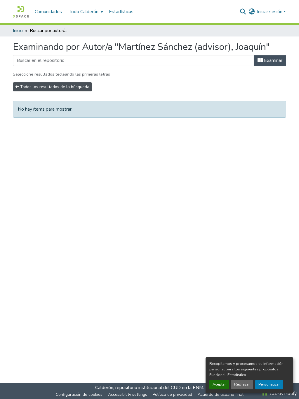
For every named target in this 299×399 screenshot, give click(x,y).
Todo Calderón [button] (83, 11)
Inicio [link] (18, 30)
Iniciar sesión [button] (270, 11)
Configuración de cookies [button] (79, 394)
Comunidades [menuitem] (48, 11)
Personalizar (269, 384)
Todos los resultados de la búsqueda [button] (54, 87)
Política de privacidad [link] (172, 394)
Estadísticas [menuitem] (121, 11)
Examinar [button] (272, 60)
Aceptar (219, 384)
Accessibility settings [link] (127, 394)
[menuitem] (85, 11)
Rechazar (242, 384)
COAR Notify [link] (283, 393)
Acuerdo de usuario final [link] (221, 394)
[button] (21, 12)
